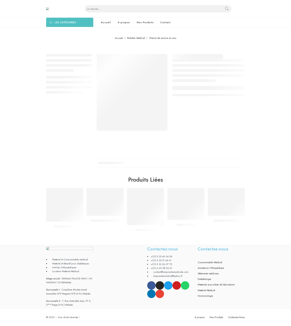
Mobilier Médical (136, 38)
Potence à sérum (65, 226)
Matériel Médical (206, 290)
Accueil (106, 22)
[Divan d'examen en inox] (105, 202)
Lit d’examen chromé (226, 220)
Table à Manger (186, 225)
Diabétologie (204, 279)
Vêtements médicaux (208, 273)
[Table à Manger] (185, 204)
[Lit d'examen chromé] (226, 202)
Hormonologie (205, 296)
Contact (165, 22)
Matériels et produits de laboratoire (216, 284)
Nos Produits (145, 22)
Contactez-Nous (236, 317)
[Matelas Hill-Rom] (145, 206)
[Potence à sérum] (64, 205)
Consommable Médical (210, 262)
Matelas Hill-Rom (145, 230)
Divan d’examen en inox (105, 220)
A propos (124, 22)
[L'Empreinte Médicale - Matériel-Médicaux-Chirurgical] (58, 8)
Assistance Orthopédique (211, 268)
